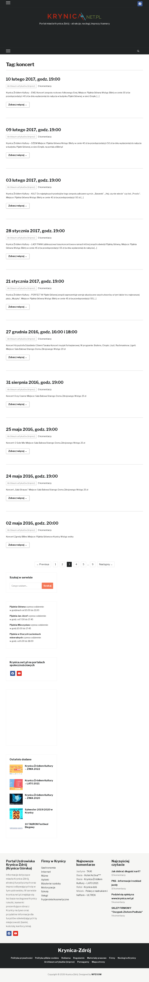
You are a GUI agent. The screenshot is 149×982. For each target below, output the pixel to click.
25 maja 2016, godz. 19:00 (32, 429)
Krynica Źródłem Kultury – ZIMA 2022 (39, 767)
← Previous (43, 564)
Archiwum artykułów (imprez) (21, 86)
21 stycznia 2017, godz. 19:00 (35, 281)
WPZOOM (96, 974)
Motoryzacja (48, 887)
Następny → (106, 564)
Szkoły (44, 891)
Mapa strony (98, 962)
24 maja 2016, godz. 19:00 (32, 476)
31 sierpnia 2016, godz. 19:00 (34, 382)
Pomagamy (83, 962)
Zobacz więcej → (17, 104)
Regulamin (79, 958)
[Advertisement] (74, 36)
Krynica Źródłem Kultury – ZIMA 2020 (39, 796)
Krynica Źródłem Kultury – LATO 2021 (39, 782)
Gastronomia (48, 867)
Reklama (66, 958)
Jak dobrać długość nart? (125, 871)
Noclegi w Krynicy (127, 958)
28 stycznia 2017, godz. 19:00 (35, 230)
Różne (44, 875)
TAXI (89, 871)
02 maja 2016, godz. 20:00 (32, 523)
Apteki (45, 879)
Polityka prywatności (21, 958)
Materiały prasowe (97, 958)
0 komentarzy (45, 86)
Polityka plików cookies (47, 958)
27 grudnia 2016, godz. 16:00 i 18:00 (41, 331)
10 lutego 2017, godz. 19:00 (33, 79)
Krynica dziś (90, 887)
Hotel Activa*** (92, 875)
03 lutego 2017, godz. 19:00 (33, 180)
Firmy (112, 958)
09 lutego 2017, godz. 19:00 (33, 129)
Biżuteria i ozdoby (51, 883)
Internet (46, 871)
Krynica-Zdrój (74, 950)
